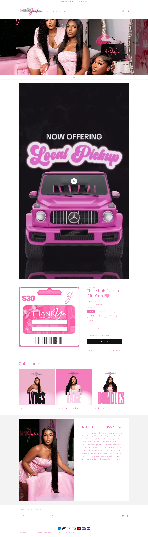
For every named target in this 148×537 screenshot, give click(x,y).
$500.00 (91, 320)
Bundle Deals (99, 408)
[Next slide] (78, 77)
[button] (57, 11)
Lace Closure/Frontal (66, 408)
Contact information (68, 532)
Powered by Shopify (36, 532)
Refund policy (47, 532)
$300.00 (101, 316)
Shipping (89, 304)
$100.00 (110, 311)
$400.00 (112, 316)
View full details (115, 350)
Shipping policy (57, 532)
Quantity (89, 325)
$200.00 (91, 316)
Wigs (21, 408)
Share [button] (91, 350)
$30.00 (91, 311)
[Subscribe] (52, 515)
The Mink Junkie (27, 532)
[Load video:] (74, 181)
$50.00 (100, 311)
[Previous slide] (69, 77)
